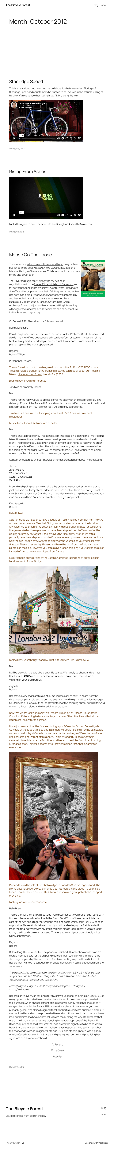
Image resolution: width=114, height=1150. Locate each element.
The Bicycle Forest (18, 5)
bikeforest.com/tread (30, 374)
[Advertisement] (57, 48)
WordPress (103, 1142)
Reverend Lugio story (26, 280)
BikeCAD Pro (55, 95)
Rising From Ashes (27, 171)
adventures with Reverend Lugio (45, 264)
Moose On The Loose (30, 254)
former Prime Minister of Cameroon (53, 284)
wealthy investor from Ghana (55, 287)
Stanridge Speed (26, 81)
